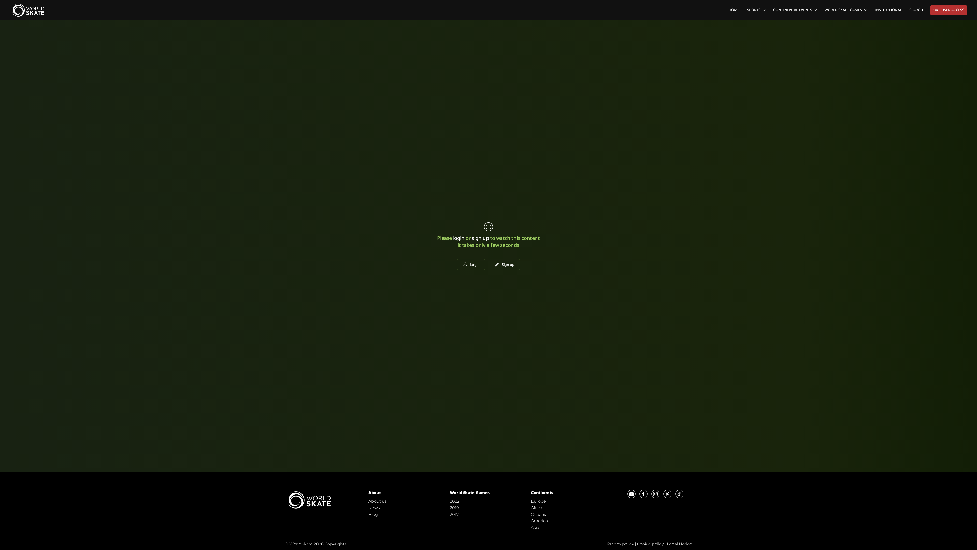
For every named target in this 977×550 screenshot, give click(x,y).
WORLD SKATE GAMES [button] (843, 9)
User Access (952, 9)
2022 (454, 501)
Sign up (508, 264)
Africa (536, 507)
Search (916, 9)
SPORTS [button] (753, 9)
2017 (454, 514)
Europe (538, 501)
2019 (454, 507)
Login (475, 264)
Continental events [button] (792, 9)
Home (734, 9)
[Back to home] (29, 10)
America (539, 520)
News (374, 507)
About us (377, 501)
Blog (373, 514)
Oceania (539, 514)
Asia (535, 527)
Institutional (888, 9)
